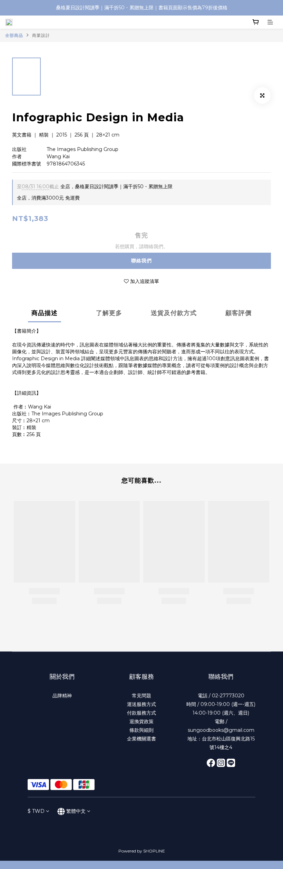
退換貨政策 (141, 721)
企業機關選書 (141, 739)
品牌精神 (62, 696)
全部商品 (14, 35)
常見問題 (141, 696)
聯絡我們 (141, 260)
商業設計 (41, 35)
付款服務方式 (141, 713)
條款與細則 (141, 730)
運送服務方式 (141, 704)
